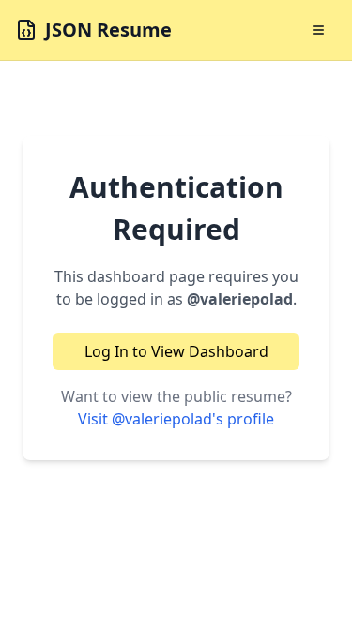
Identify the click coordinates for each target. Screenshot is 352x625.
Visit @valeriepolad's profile (176, 419)
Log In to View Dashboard (176, 351)
